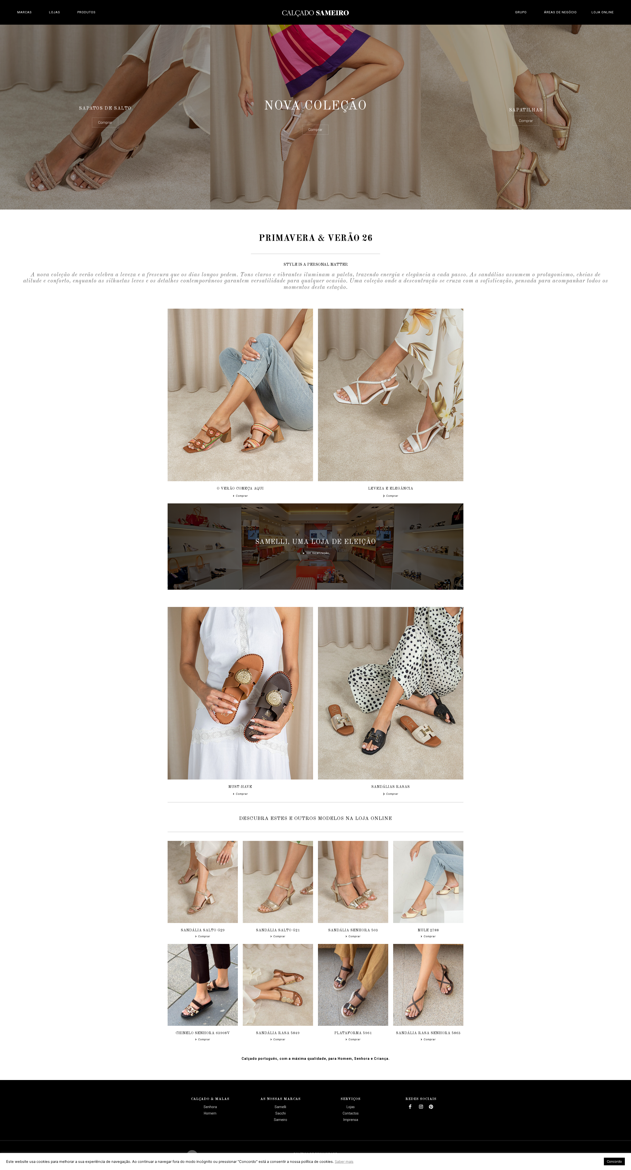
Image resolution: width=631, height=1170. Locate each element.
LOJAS (54, 12)
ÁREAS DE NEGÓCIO (560, 12)
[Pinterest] (431, 1106)
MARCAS (24, 12)
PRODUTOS (86, 12)
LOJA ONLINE (603, 12)
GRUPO (521, 12)
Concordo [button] (614, 1161)
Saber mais (344, 1161)
